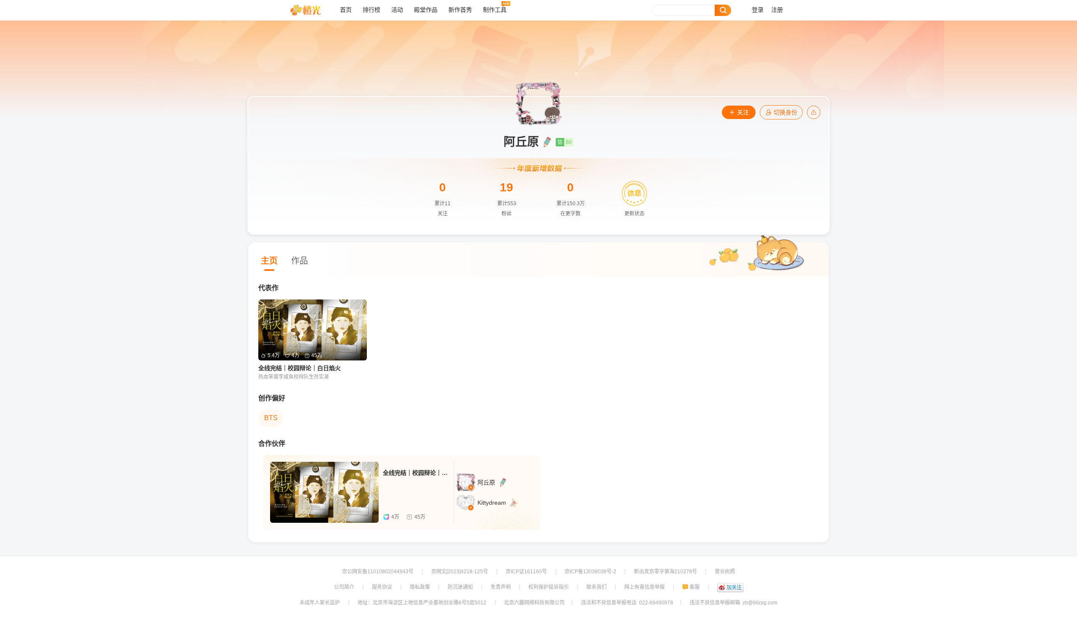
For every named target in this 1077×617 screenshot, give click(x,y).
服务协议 (382, 587)
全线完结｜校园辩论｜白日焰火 (299, 368)
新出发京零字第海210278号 (665, 572)
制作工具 (495, 10)
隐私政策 (420, 587)
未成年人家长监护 (320, 603)
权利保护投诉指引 (548, 587)
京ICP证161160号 (526, 572)
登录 (758, 10)
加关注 (734, 588)
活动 (397, 10)
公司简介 (344, 587)
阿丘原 (486, 482)
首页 (346, 10)
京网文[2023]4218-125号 (459, 572)
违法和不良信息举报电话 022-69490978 (627, 603)
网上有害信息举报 (644, 587)
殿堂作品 (426, 10)
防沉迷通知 (460, 587)
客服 (695, 587)
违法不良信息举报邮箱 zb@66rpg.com (733, 603)
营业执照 (725, 572)
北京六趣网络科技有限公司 (534, 603)
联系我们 (596, 587)
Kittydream (491, 502)
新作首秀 (460, 10)
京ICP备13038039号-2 (590, 572)
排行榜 (371, 10)
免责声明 (501, 587)
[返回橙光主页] (312, 10)
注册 (777, 10)
